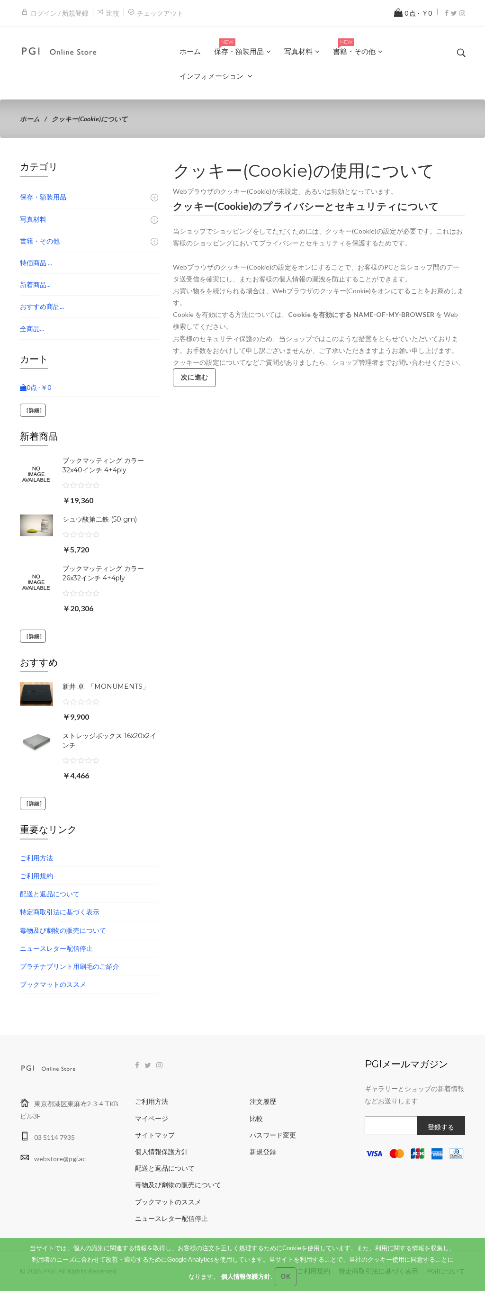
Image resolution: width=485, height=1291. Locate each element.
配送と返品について (50, 894)
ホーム (30, 119)
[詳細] (33, 410)
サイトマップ (155, 1135)
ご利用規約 (36, 876)
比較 (112, 13)
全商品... (32, 329)
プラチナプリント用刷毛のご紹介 (69, 966)
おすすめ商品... (42, 306)
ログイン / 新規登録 (59, 13)
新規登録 (263, 1151)
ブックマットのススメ (53, 984)
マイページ (151, 1118)
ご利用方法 (36, 858)
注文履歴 (263, 1101)
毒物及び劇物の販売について (63, 930)
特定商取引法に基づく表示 (59, 912)
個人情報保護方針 (161, 1151)
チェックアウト (160, 13)
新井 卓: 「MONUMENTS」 (106, 686)
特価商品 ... (36, 263)
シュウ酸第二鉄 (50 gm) (100, 519)
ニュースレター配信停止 (56, 948)
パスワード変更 (273, 1135)
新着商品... (35, 284)
